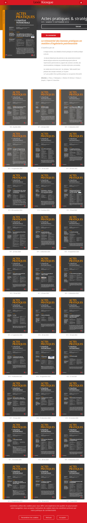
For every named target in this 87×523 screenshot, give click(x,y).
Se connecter (51, 35)
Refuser (49, 517)
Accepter (62, 517)
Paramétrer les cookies (29, 517)
